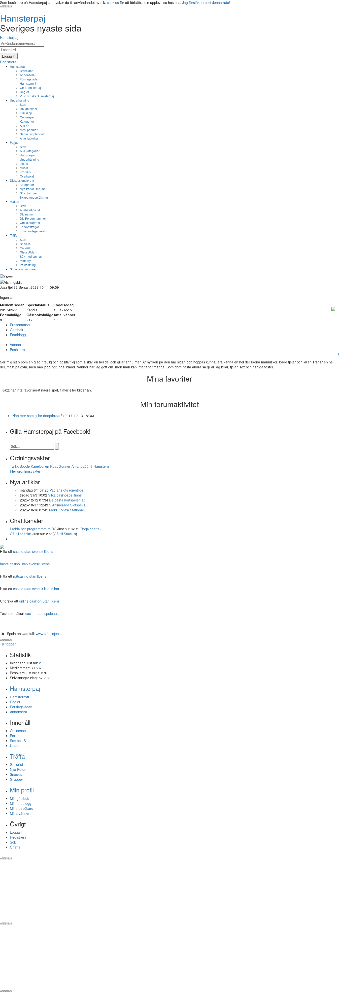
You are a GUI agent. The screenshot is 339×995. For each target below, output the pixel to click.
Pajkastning (28, 265)
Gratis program (30, 222)
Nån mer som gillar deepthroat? (37, 415)
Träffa (13, 235)
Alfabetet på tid (30, 210)
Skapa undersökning (34, 197)
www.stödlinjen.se (50, 633)
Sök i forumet (28, 193)
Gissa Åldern (28, 252)
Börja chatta (90, 528)
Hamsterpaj (18, 66)
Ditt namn (26, 214)
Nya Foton (18, 769)
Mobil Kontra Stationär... (68, 509)
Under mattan (21, 745)
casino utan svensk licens (33, 551)
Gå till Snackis (65, 533)
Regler (24, 92)
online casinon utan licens (39, 601)
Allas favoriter (29, 138)
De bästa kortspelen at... (68, 500)
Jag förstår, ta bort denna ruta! (206, 2)
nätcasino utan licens (29, 576)
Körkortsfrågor (29, 227)
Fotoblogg (18, 334)
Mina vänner (20, 813)
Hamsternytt (28, 83)
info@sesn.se (214, 854)
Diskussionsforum (22, 180)
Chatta (15, 847)
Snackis (25, 244)
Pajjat (14, 142)
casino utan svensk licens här (36, 588)
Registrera (18, 837)
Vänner (15, 344)
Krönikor (25, 172)
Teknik (24, 163)
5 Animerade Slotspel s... (68, 504)
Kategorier (27, 121)
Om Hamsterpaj (30, 87)
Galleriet (25, 248)
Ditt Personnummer (33, 218)
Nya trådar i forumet (33, 189)
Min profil (22, 789)
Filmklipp (26, 113)
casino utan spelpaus (42, 613)
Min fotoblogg (20, 803)
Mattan (14, 201)
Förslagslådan (29, 79)
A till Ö (24, 125)
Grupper (16, 779)
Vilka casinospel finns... (66, 495)
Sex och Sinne (21, 740)
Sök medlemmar (31, 256)
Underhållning (19, 100)
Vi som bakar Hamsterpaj (37, 96)
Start (23, 104)
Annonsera (27, 75)
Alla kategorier (29, 151)
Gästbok (16, 329)
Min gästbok (19, 798)
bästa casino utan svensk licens (25, 563)
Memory (25, 260)
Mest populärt (29, 130)
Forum (15, 735)
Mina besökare (21, 808)
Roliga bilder (28, 109)
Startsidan (27, 71)
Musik (24, 168)
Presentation (20, 324)
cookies (113, 2)
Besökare (17, 349)
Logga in (17, 832)
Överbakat (27, 176)
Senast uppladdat (32, 134)
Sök (13, 842)
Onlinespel (27, 117)
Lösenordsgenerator (33, 231)
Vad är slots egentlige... (68, 490)
